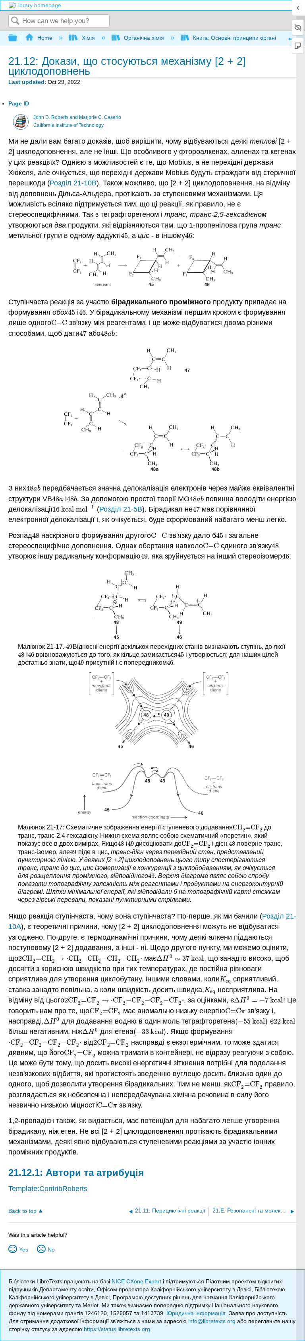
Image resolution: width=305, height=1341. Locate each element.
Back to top (22, 1211)
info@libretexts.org (212, 1321)
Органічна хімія (144, 38)
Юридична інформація (196, 1313)
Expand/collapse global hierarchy (18, 38)
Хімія (88, 38)
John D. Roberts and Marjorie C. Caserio (77, 117)
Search (15, 21)
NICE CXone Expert (137, 1281)
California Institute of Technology (68, 125)
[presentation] (124, 235)
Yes (23, 1249)
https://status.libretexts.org (117, 1329)
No (51, 1249)
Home (45, 38)
